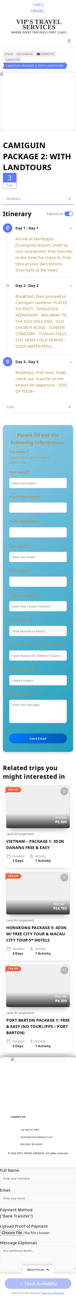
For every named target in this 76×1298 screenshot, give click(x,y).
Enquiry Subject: (23, 669)
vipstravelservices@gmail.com (36, 1136)
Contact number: (23, 595)
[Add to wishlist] (64, 791)
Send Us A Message (52, 1293)
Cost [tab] (10, 407)
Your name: (19, 472)
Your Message (21, 694)
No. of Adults (20, 620)
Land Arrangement (20, 834)
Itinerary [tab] (13, 198)
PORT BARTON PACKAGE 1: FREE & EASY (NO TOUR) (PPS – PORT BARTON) (38, 1026)
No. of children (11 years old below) (37, 645)
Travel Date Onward (25, 497)
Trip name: (18, 452)
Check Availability (41, 1283)
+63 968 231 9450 (29, 1129)
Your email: (19, 546)
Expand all (55, 214)
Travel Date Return (24, 521)
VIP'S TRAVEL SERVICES (39, 24)
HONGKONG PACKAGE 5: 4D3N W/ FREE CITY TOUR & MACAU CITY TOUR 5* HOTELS (36, 934)
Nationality (19, 571)
